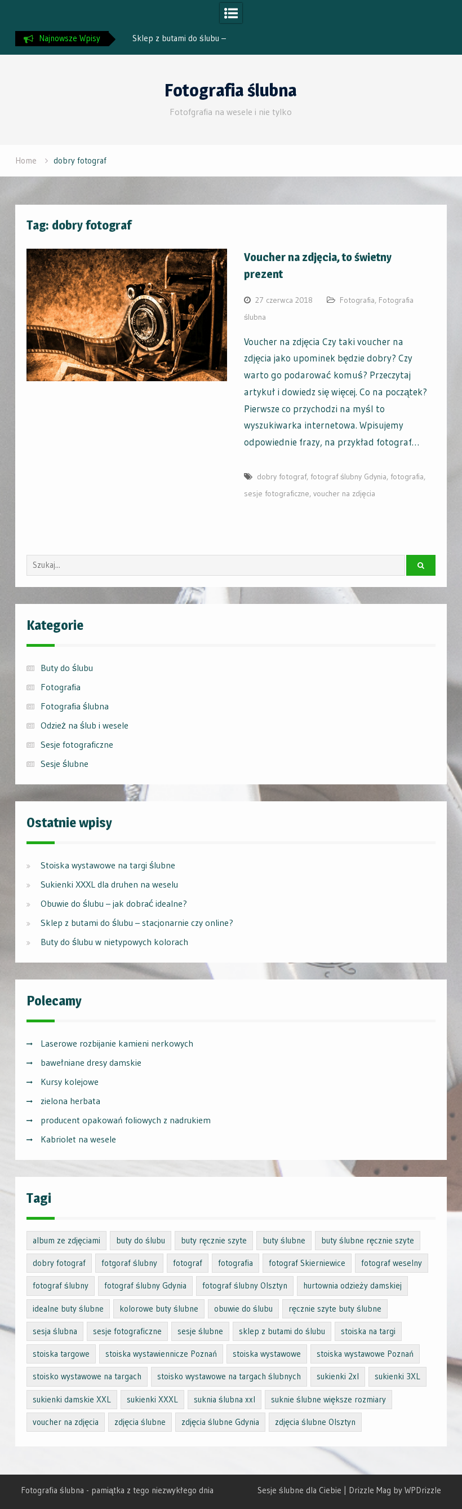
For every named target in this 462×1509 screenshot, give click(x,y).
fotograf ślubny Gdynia (348, 476)
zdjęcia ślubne (140, 1422)
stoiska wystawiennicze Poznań (161, 1353)
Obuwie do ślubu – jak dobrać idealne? (114, 903)
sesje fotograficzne (276, 493)
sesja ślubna (55, 1331)
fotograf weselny (391, 1263)
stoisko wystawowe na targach (87, 1376)
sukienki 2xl (338, 1376)
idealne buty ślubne (68, 1308)
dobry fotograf (281, 476)
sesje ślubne (200, 1331)
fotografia (407, 476)
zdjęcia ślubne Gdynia (220, 1422)
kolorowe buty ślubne (158, 1308)
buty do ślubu (140, 1240)
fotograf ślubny (60, 1285)
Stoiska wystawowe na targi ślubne (108, 865)
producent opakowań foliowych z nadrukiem (126, 1120)
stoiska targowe (61, 1353)
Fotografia (357, 300)
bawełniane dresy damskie (91, 1062)
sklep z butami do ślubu (282, 1331)
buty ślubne (284, 1240)
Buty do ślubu (67, 667)
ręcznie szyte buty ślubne (334, 1308)
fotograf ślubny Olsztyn (244, 1285)
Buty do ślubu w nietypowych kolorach (114, 941)
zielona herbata (70, 1100)
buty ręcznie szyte (214, 1240)
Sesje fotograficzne (77, 744)
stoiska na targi (368, 1331)
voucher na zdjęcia (344, 493)
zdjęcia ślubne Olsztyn (315, 1422)
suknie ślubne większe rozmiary (328, 1399)
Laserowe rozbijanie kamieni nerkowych (117, 1043)
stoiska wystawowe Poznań (365, 1353)
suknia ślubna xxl (224, 1399)
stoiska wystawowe (267, 1353)
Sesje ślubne (64, 763)
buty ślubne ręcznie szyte (367, 1240)
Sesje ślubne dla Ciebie (299, 1490)
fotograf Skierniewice (307, 1263)
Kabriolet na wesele (78, 1139)
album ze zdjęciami (66, 1240)
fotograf (187, 1263)
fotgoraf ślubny (129, 1263)
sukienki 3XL (397, 1376)
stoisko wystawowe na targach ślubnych (229, 1376)
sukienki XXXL (152, 1399)
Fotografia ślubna (231, 90)
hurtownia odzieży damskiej (352, 1285)
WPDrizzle (423, 1490)
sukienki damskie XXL (72, 1399)
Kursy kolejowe (70, 1081)
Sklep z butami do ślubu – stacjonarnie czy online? (137, 922)
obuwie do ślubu (243, 1308)
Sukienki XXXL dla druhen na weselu (109, 884)
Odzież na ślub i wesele (84, 725)
